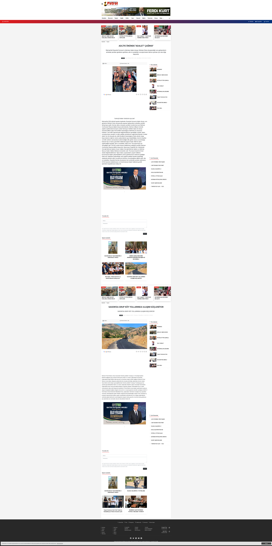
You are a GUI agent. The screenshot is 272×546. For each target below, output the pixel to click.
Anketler (126, 528)
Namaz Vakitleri (148, 530)
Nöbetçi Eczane (128, 530)
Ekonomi (110, 18)
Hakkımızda (138, 522)
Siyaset (138, 18)
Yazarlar (267, 21)
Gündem (104, 18)
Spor (132, 18)
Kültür (127, 18)
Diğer (161, 18)
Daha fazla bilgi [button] (60, 543)
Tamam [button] (266, 543)
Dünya (156, 18)
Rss (126, 522)
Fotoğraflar (259, 21)
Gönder (145, 233)
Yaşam (116, 18)
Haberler (103, 41)
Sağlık (121, 18)
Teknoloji (150, 18)
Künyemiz (132, 522)
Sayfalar (136, 528)
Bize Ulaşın (152, 522)
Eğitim (143, 18)
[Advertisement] (94, 45)
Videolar (251, 21)
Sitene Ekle (120, 522)
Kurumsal (146, 522)
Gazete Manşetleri (148, 528)
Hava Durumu (137, 530)
